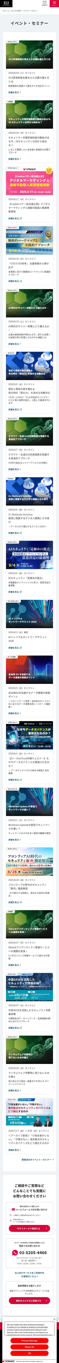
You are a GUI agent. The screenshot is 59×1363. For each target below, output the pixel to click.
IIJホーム (6, 11)
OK (29, 1353)
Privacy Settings (30, 1340)
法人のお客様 (16, 11)
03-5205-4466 (33, 1252)
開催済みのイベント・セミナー (37, 1159)
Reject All (29, 1347)
